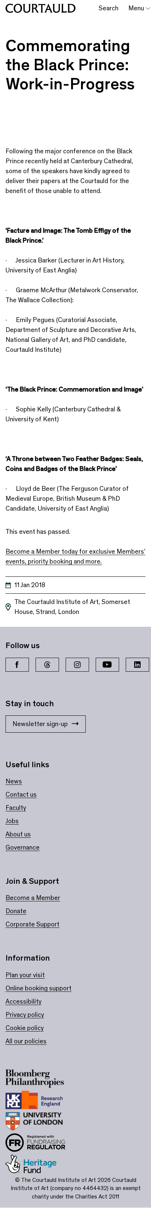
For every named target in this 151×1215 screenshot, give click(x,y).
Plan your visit (25, 975)
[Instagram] (77, 665)
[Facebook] (17, 665)
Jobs (12, 821)
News (13, 781)
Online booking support (38, 988)
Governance (22, 847)
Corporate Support (32, 924)
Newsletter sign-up (40, 724)
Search (108, 8)
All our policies (26, 1041)
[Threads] (47, 665)
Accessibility (23, 1001)
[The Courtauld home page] (40, 8)
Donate (15, 911)
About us (18, 834)
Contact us (21, 794)
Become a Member (32, 898)
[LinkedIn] (137, 665)
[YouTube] (107, 665)
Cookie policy (24, 1028)
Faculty (15, 808)
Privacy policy (24, 1015)
